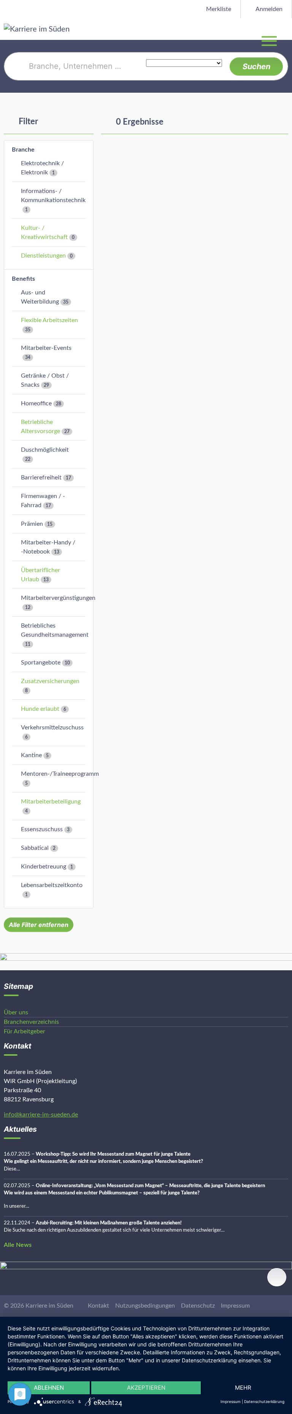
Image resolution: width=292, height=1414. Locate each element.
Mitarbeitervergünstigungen (58, 598)
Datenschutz (198, 1306)
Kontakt (98, 1306)
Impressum (235, 1306)
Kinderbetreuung (43, 867)
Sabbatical (35, 848)
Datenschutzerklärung (264, 1401)
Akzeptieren (146, 1387)
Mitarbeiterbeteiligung (51, 802)
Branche (23, 150)
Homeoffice (36, 403)
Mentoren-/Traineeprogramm (60, 774)
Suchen (256, 66)
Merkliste (218, 9)
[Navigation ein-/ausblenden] (286, 28)
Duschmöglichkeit (45, 450)
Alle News (18, 1245)
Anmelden (268, 9)
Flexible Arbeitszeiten (49, 320)
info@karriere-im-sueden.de (41, 1115)
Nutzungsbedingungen (145, 1306)
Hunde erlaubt (40, 709)
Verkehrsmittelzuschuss (52, 727)
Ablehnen (49, 1387)
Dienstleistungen (43, 256)
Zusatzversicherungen (50, 681)
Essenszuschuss (42, 829)
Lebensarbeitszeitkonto (52, 885)
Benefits (23, 279)
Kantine (31, 755)
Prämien (32, 524)
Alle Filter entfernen (38, 924)
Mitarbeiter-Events (46, 348)
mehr (243, 1387)
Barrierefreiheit (41, 477)
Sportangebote (40, 663)
